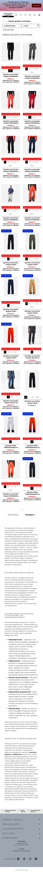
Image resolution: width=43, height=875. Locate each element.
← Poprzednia (12, 515)
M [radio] (30, 69)
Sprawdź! (37, 5)
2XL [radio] (10, 71)
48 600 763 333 (22, 843)
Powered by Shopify (21, 870)
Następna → (31, 515)
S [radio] (26, 69)
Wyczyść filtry (8, 30)
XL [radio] (37, 69)
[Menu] (39, 15)
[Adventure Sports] (8, 15)
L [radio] (33, 69)
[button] (11, 26)
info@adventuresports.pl (21, 850)
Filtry (26, 26)
